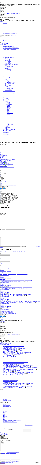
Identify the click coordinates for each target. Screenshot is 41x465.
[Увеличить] (11, 170)
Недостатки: (2, 237)
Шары (6, 128)
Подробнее (2, 263)
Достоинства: (2, 229)
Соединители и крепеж (11, 82)
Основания (9, 103)
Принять (37, 462)
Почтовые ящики (10, 124)
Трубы (6, 75)
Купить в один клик (12, 453)
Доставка (4, 26)
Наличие (2, 168)
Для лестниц (7, 118)
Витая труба (9, 107)
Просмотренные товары (4, 344)
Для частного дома (8, 121)
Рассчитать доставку (12, 185)
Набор (1, 161)
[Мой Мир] (4, 188)
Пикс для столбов (10, 67)
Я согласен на (10, 13)
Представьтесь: (23, 246)
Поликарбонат (11, 46)
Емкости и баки (12, 50)
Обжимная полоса (10, 113)
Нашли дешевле (10, 184)
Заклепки (6, 126)
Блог (3, 29)
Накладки (8, 122)
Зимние (8, 87)
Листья (8, 112)
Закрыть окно (2, 21)
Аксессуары (2, 165)
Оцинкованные (9, 81)
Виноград (8, 119)
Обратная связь (3, 432)
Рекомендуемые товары (7, 407)
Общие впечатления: (29, 237)
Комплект (2, 162)
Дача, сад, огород (13, 49)
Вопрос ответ (5, 27)
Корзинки (8, 111)
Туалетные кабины (8, 90)
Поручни (8, 120)
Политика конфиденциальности (8, 32)
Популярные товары (6, 405)
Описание (2, 163)
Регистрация (5, 40)
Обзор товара (2, 160)
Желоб (6, 73)
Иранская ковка (7, 127)
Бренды (4, 414)
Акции (4, 30)
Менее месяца (5, 218)
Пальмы (8, 114)
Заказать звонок (10, 1)
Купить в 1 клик (10, 183)
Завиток (8, 108)
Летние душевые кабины (9, 83)
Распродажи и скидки (7, 406)
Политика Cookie (23, 463)
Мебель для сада (8, 85)
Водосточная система (15, 48)
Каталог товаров (5, 43)
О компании (5, 23)
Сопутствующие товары (16, 55)
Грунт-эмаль (10, 52)
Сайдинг (6, 68)
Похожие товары (3, 167)
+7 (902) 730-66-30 (3, 1)
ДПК (8, 80)
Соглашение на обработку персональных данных (11, 31)
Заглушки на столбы (8, 94)
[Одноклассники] (2, 188)
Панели (6, 65)
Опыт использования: (4, 215)
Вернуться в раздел (3, 159)
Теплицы (6, 86)
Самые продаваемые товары (5, 343)
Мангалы (6, 84)
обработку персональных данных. (13, 13)
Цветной (8, 62)
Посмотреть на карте (16, 429)
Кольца (8, 110)
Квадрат (8, 109)
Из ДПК (6, 98)
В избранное (2, 257)
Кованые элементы (14, 53)
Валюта (8, 105)
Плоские (6, 92)
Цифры (8, 125)
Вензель (8, 106)
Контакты (4, 28)
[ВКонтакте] (1, 188)
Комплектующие (8, 63)
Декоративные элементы (9, 104)
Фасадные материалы (15, 47)
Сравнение (9, 271)
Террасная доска (5, 396)
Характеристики (3, 164)
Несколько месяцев (6, 219)
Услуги (4, 413)
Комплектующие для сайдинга (12, 70)
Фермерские (9, 89)
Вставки (8, 102)
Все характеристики (4, 175)
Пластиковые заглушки (9, 96)
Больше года (5, 217)
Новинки (4, 404)
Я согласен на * (10, 452)
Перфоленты (7, 95)
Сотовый (6, 58)
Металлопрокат (12, 54)
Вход (3, 39)
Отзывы (4, 24)
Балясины (6, 101)
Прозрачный (9, 59)
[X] (5, 188)
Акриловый (9, 69)
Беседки (6, 78)
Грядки (6, 79)
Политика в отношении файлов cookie (10, 33)
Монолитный (7, 60)
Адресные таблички (8, 77)
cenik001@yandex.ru (28, 425)
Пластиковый (9, 74)
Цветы (8, 117)
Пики (8, 123)
